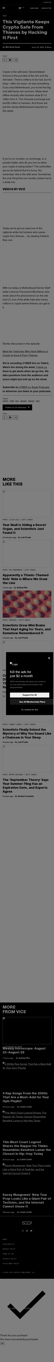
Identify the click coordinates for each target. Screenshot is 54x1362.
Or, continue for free (29, 710)
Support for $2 (30, 695)
